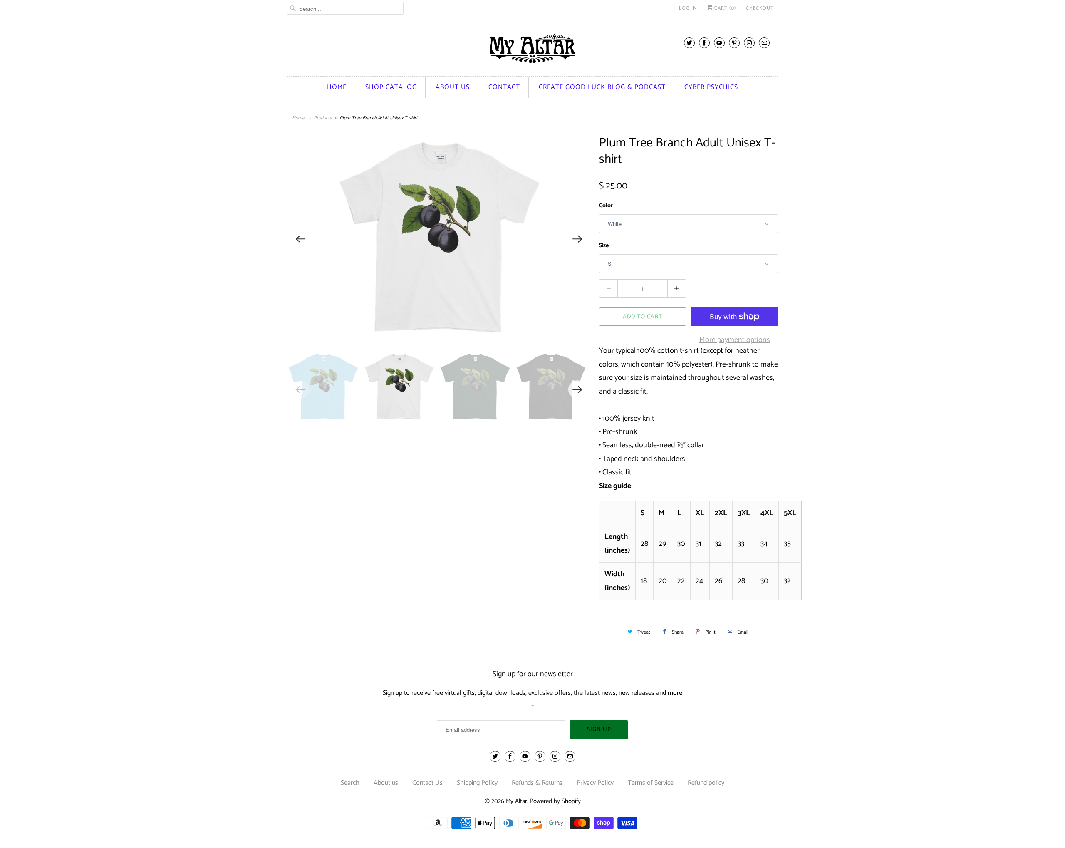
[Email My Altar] (764, 42)
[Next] (577, 239)
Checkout (760, 8)
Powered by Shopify (555, 801)
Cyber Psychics (711, 87)
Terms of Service (651, 782)
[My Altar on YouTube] (719, 42)
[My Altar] (532, 48)
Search (350, 782)
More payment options (734, 340)
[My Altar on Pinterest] (734, 42)
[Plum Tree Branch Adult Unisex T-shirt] (439, 239)
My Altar (516, 801)
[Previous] (300, 239)
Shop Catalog (391, 87)
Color (606, 206)
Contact (504, 87)
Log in (688, 8)
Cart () (724, 8)
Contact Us (427, 782)
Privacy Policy (595, 782)
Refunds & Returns (537, 782)
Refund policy (706, 782)
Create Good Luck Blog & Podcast (602, 87)
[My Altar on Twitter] (689, 42)
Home (337, 87)
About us (453, 87)
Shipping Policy (477, 782)
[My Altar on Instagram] (749, 42)
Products (323, 118)
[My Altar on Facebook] (704, 42)
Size (604, 245)
